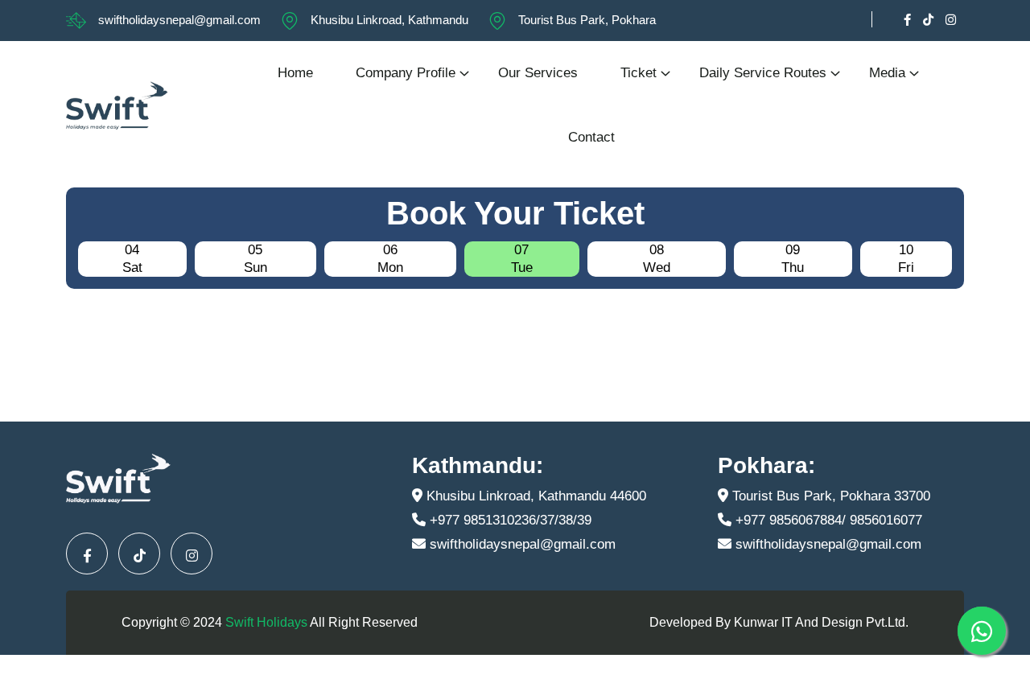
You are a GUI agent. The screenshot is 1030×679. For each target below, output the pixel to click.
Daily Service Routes (762, 72)
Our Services (538, 72)
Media (887, 72)
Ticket (638, 72)
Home (295, 72)
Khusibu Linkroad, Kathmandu (389, 20)
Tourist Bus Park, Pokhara (587, 20)
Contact (591, 137)
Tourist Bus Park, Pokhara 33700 (829, 496)
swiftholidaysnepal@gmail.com (179, 20)
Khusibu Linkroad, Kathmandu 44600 (534, 496)
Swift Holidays (266, 622)
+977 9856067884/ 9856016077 (826, 520)
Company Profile (405, 72)
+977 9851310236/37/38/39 (508, 520)
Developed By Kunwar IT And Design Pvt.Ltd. (778, 622)
